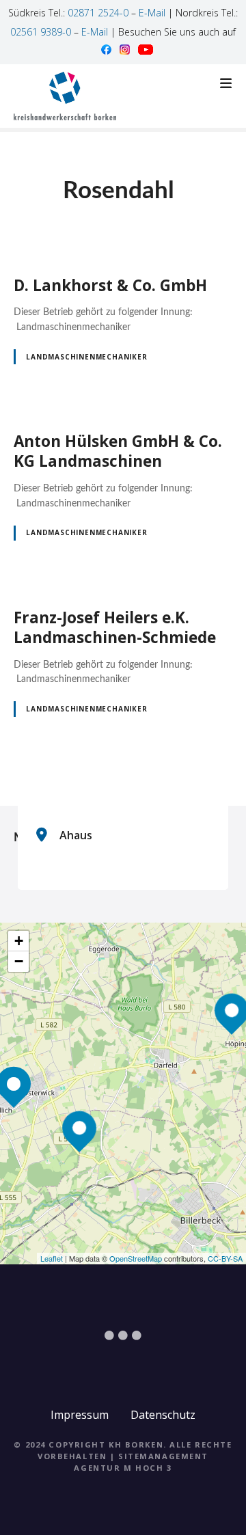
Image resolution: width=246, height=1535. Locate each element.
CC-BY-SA (225, 1258)
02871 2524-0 (98, 12)
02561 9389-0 (40, 31)
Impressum (80, 1414)
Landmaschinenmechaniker (87, 357)
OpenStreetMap (135, 1258)
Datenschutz (163, 1414)
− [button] (18, 961)
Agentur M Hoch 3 (123, 1468)
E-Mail (152, 12)
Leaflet (51, 1258)
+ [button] (18, 940)
